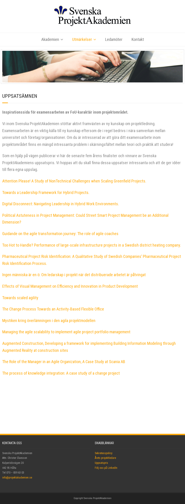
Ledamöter (114, 39)
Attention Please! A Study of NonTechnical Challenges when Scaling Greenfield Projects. (74, 181)
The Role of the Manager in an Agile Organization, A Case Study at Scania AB (63, 361)
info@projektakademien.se (17, 477)
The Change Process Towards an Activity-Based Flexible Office (53, 309)
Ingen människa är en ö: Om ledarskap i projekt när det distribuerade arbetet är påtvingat (74, 274)
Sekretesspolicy (103, 453)
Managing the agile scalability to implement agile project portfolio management (66, 331)
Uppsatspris (101, 462)
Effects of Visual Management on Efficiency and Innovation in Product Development (70, 286)
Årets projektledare (105, 458)
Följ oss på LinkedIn (106, 467)
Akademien (50, 39)
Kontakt (138, 39)
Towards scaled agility (20, 297)
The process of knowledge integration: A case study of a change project (61, 373)
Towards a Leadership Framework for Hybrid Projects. (45, 192)
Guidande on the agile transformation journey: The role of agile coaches (60, 233)
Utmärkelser (82, 39)
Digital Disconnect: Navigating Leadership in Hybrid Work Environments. (60, 203)
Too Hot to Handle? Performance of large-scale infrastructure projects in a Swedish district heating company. (91, 245)
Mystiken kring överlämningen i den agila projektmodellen (48, 320)
